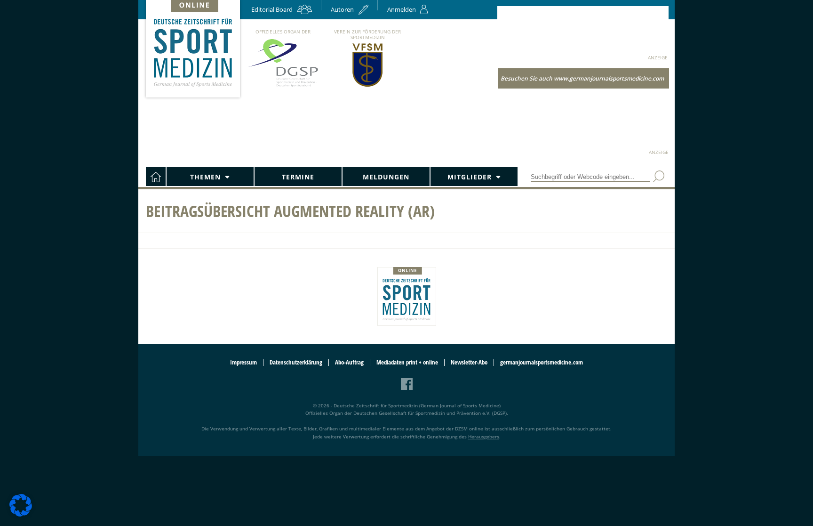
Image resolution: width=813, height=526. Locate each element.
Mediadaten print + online (407, 362)
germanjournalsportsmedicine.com (541, 362)
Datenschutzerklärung (296, 362)
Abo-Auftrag (349, 362)
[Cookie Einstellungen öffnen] (20, 514)
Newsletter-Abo (469, 362)
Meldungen (386, 176)
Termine (298, 176)
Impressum (243, 362)
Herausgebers (483, 436)
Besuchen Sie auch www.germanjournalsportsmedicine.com (582, 78)
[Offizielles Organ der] (282, 86)
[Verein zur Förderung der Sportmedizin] (367, 85)
